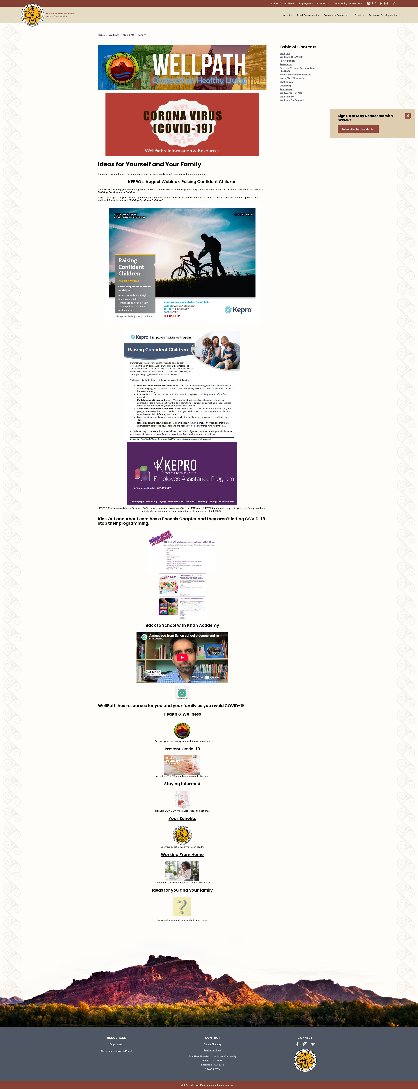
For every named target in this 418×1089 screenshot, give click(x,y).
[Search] (394, 3)
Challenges (286, 82)
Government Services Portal (116, 1051)
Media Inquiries (212, 1050)
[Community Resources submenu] (349, 15)
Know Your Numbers (292, 78)
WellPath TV (287, 96)
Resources (286, 89)
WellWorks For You (291, 92)
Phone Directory (212, 1044)
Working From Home (182, 854)
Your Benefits (182, 818)
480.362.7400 (212, 1068)
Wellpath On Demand (292, 100)
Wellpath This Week (291, 57)
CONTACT (212, 1038)
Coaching (285, 85)
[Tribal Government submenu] (318, 15)
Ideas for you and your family (182, 890)
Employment (116, 1044)
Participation (287, 60)
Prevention (286, 64)
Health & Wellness (182, 714)
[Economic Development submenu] (396, 15)
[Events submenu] (363, 15)
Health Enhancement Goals (295, 74)
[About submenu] (291, 15)
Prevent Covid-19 (182, 749)
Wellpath (285, 53)
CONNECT (305, 1038)
